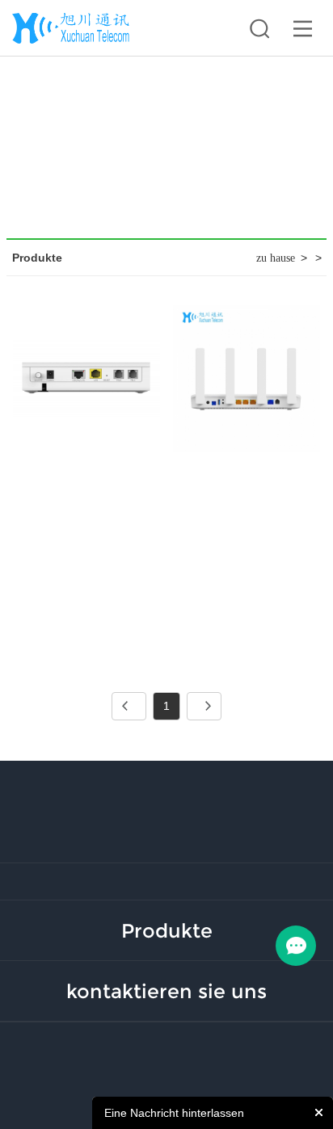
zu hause (275, 258)
